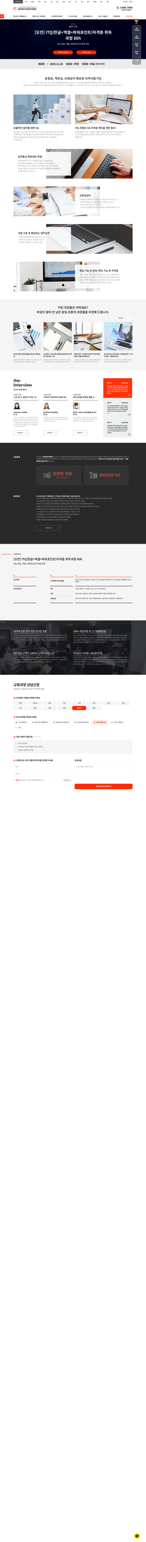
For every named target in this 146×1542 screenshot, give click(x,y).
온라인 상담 (86, 52)
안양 (70, 2)
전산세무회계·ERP (56, 16)
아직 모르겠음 (22, 743)
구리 (76, 2)
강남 (26, 2)
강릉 (107, 2)
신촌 (45, 2)
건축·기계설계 (102, 16)
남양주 (95, 2)
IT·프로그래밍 (73, 16)
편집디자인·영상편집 (38, 16)
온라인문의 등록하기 (103, 786)
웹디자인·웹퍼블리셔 (19, 16)
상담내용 (78, 760)
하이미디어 (18, 2)
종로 (39, 2)
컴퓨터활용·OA (87, 16)
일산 (82, 2)
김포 (101, 2)
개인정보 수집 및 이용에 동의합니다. (30, 780)
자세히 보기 (67, 780)
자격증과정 (116, 16)
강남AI (32, 2)
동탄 (88, 2)
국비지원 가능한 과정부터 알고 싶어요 (30, 747)
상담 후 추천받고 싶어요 (26, 750)
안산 (57, 2)
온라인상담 (129, 16)
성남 (63, 2)
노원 (51, 2)
